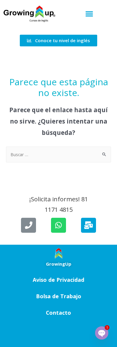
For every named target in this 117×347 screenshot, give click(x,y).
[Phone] (28, 225)
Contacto (58, 312)
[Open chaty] (101, 333)
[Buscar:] (58, 154)
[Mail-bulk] (88, 225)
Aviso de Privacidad (58, 279)
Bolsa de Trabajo (58, 296)
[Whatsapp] (58, 225)
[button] (89, 13)
